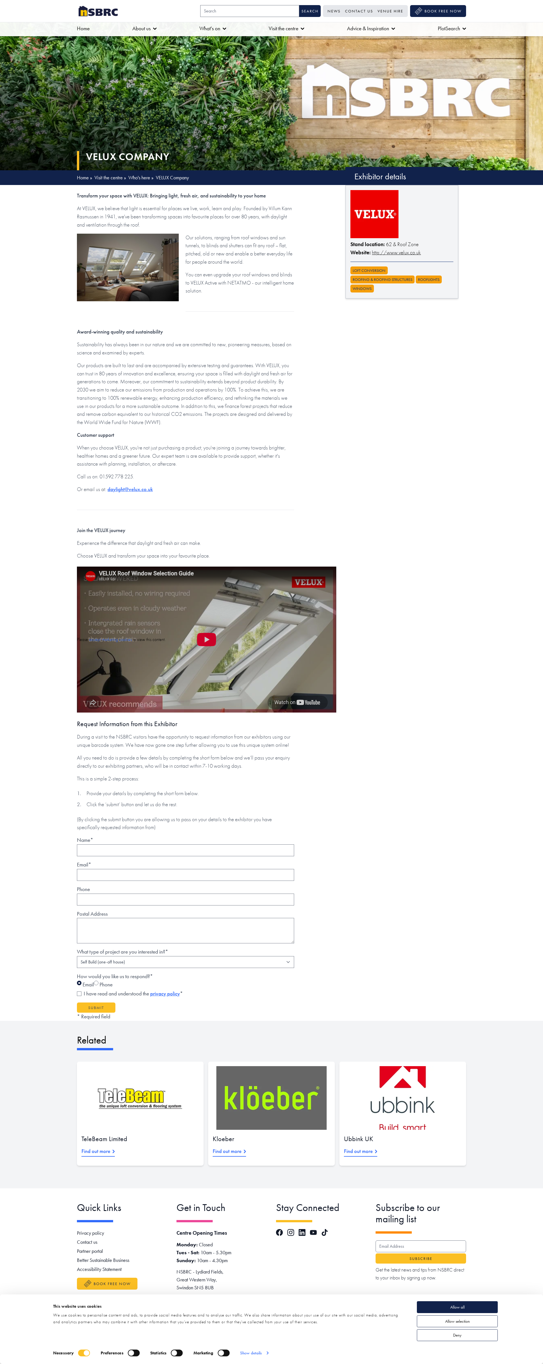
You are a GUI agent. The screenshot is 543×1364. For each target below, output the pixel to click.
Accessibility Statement (99, 1269)
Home (83, 28)
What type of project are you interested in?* (122, 951)
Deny (457, 1335)
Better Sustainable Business (103, 1260)
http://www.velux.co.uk (396, 252)
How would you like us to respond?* (115, 976)
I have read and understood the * (133, 993)
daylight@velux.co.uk (130, 489)
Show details (251, 1353)
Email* (84, 864)
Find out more (95, 1151)
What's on (209, 28)
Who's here (139, 177)
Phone (83, 889)
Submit (96, 1007)
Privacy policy (90, 1233)
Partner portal (90, 1251)
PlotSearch (449, 28)
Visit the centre (283, 28)
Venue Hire (390, 11)
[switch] (134, 1353)
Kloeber (223, 1138)
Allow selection (457, 1321)
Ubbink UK (358, 1138)
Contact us (359, 11)
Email (87, 984)
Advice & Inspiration (368, 28)
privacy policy (165, 993)
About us (141, 28)
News (334, 11)
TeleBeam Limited (104, 1138)
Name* (85, 840)
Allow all (457, 1307)
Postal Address (92, 913)
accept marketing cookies (110, 639)
